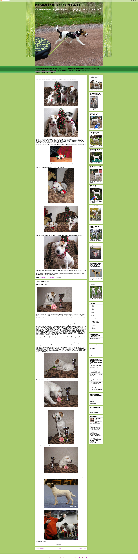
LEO (60, 66)
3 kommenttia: (52, 277)
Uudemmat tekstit (40, 548)
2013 (92, 314)
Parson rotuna (92, 346)
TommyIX (78, 557)
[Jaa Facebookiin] (59, 277)
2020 (92, 305)
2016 (92, 309)
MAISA (80, 66)
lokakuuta (93, 325)
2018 (92, 306)
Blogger (87, 557)
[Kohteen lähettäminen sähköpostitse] (56, 277)
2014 (92, 312)
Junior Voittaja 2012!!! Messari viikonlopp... (96, 322)
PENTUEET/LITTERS (95, 68)
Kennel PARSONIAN (45, 66)
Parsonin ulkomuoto (93, 353)
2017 (92, 308)
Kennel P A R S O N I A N (57, 5)
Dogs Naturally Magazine (94, 412)
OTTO (65, 68)
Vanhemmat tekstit (82, 548)
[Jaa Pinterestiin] (60, 277)
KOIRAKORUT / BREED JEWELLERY (82, 70)
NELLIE (69, 66)
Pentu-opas (92, 401)
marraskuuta (94, 324)
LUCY (56, 66)
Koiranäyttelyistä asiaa (94, 367)
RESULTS (38, 70)
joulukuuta (94, 316)
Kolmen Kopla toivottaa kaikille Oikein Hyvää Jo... (96, 319)
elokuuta (93, 328)
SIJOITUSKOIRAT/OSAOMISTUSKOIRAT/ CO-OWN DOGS (46, 68)
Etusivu (37, 66)
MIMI (52, 66)
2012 (92, 315)
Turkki (91, 355)
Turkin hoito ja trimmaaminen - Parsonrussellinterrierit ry (95, 339)
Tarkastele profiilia (93, 442)
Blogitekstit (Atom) (62, 551)
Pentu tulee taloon (93, 403)
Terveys (91, 351)
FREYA (60, 68)
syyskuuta (94, 327)
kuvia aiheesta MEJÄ (93, 387)
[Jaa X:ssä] (58, 277)
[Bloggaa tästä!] (57, 277)
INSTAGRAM (71, 70)
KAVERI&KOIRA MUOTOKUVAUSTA (42, 72)
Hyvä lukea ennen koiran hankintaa (96, 399)
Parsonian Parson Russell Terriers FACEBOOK (58, 70)
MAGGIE (85, 66)
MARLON (75, 66)
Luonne (91, 350)
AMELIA (64, 66)
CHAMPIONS (91, 66)
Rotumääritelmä (92, 348)
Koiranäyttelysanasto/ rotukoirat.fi (95, 365)
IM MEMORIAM (44, 70)
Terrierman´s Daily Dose (94, 410)
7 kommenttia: (51, 544)
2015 (92, 311)
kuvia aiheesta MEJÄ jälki (94, 385)
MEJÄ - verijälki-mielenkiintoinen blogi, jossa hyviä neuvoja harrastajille (95, 383)
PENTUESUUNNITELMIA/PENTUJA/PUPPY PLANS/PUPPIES (79, 68)
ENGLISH (53, 72)
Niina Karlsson (98, 418)
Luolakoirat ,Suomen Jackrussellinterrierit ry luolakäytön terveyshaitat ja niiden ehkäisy (96, 371)
